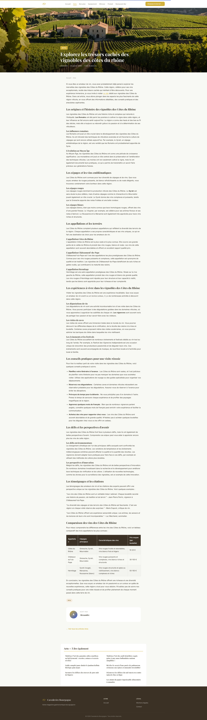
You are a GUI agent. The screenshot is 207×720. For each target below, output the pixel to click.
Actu (75, 4)
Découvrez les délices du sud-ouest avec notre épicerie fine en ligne (124, 673)
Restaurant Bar (121, 4)
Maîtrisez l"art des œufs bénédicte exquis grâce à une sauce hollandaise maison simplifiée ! (122, 658)
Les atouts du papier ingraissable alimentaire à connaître (124, 681)
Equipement (92, 4)
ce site (105, 93)
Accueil (68, 4)
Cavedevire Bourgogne (59, 699)
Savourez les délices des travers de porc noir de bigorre (82, 673)
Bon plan (82, 4)
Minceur (102, 4)
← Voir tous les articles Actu (77, 629)
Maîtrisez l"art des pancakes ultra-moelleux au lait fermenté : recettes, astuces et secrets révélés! (81, 658)
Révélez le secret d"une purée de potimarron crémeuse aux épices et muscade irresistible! (123, 666)
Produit (110, 4)
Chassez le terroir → (155, 4)
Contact (139, 707)
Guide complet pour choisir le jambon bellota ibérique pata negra (82, 666)
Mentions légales (142, 703)
